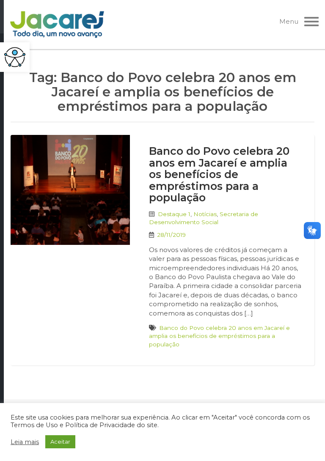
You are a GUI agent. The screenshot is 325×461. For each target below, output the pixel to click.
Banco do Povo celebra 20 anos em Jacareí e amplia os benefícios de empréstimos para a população (219, 174)
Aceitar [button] (60, 441)
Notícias (205, 214)
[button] (15, 57)
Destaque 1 (174, 214)
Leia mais (25, 442)
